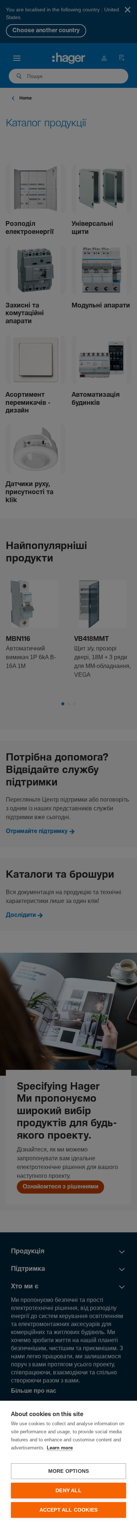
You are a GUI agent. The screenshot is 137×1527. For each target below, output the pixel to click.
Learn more (60, 1448)
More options (68, 1471)
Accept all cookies (68, 1510)
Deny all (68, 1490)
